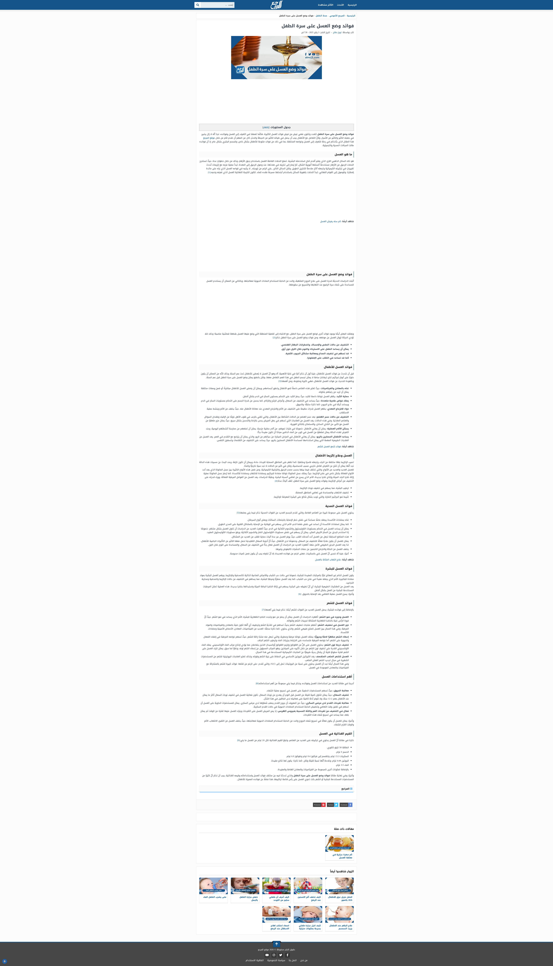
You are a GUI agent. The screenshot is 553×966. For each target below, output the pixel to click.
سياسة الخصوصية (276, 960)
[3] (280, 381)
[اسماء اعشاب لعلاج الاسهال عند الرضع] (276, 914)
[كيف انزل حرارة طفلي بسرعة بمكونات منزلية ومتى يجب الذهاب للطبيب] (308, 914)
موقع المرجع (209, 138)
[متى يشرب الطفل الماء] (213, 886)
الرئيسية (352, 5)
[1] (209, 172)
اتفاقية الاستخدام (255, 960)
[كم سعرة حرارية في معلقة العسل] (339, 843)
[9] (238, 740)
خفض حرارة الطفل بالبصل (248, 899)
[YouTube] (267, 955)
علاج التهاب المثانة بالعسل (328, 560)
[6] (300, 594)
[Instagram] (274, 955)
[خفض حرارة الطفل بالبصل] (245, 886)
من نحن (303, 960)
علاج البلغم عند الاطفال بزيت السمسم (340, 927)
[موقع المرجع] (276, 5)
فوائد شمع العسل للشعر (329, 446)
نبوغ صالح (337, 32)
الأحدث (340, 5)
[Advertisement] (276, 102)
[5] (238, 513)
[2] (274, 338)
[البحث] (198, 5)
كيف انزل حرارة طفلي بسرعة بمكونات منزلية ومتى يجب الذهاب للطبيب (310, 930)
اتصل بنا (293, 960)
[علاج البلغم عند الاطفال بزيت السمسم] (339, 914)
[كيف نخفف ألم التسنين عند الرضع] (308, 886)
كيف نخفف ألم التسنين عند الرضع (309, 899)
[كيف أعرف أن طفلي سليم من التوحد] (276, 886)
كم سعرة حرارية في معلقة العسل (342, 856)
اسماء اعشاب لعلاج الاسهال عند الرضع (280, 927)
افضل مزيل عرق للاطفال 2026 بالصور (340, 899)
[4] (276, 481)
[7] (263, 610)
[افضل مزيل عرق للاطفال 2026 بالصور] (339, 886)
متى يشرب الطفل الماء (214, 897)
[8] (257, 683)
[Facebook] (287, 955)
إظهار (266, 127)
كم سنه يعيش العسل (330, 221)
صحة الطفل (321, 16)
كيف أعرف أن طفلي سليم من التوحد (279, 899)
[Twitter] (280, 955)
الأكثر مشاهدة (325, 5)
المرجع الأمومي (337, 16)
